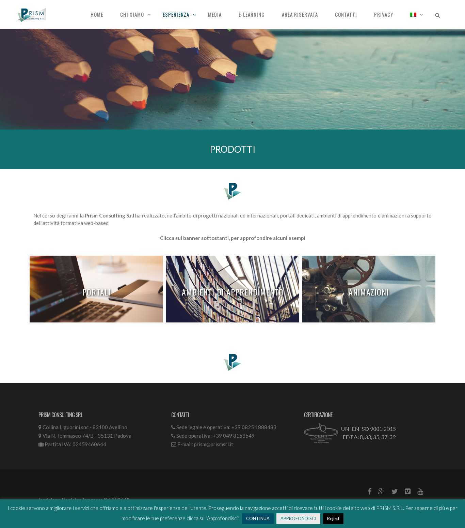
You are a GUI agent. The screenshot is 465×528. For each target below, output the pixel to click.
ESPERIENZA (176, 14)
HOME (97, 14)
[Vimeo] (408, 491)
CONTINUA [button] (258, 518)
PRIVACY (383, 14)
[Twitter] (394, 491)
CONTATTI (346, 14)
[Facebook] (369, 491)
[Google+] (381, 491)
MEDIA (215, 14)
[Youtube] (420, 491)
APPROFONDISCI (298, 518)
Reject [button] (333, 518)
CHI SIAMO (132, 14)
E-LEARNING (252, 14)
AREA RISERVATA (300, 14)
